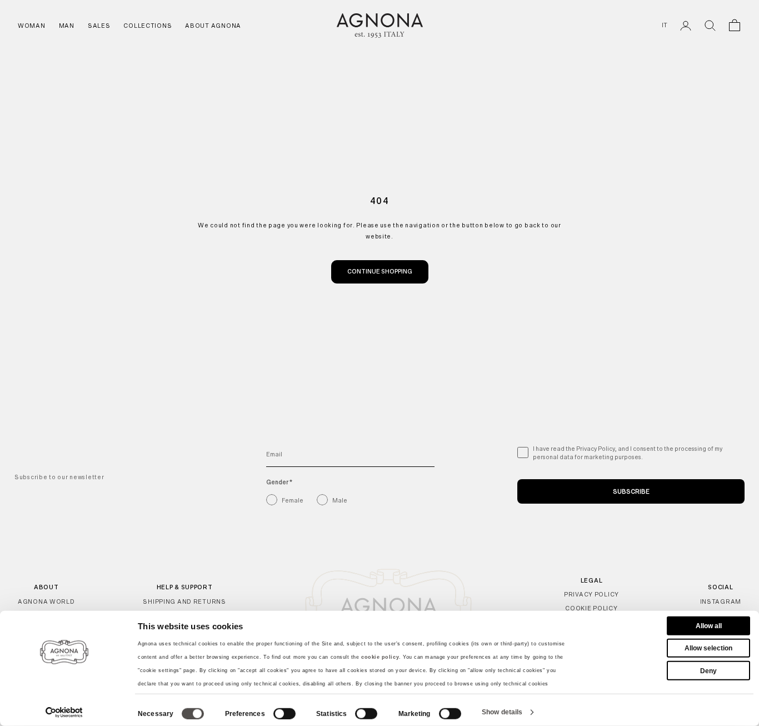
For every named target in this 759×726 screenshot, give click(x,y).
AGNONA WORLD (46, 601)
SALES (99, 25)
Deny (708, 670)
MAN (66, 25)
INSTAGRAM (720, 601)
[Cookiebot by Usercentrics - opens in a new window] (64, 712)
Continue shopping (379, 271)
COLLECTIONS (147, 25)
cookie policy (380, 657)
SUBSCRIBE (631, 491)
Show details (502, 712)
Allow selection (708, 648)
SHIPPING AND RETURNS (184, 601)
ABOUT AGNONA (213, 25)
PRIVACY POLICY (591, 594)
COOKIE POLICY (591, 608)
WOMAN (32, 25)
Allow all (709, 626)
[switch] (284, 713)
